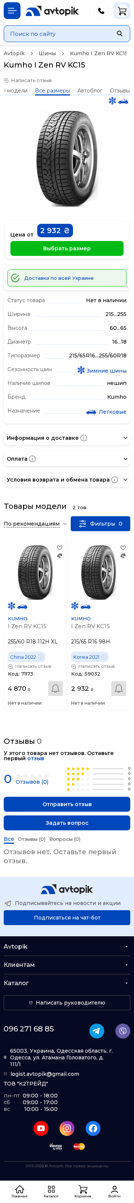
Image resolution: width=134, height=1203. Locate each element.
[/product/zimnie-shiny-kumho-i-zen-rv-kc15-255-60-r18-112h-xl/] (35, 572)
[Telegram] (96, 1031)
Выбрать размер (67, 248)
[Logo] (52, 11)
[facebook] (93, 1128)
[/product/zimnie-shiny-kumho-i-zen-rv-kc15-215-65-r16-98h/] (98, 572)
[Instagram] (67, 1128)
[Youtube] (41, 1128)
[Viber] (122, 1031)
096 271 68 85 (29, 1028)
